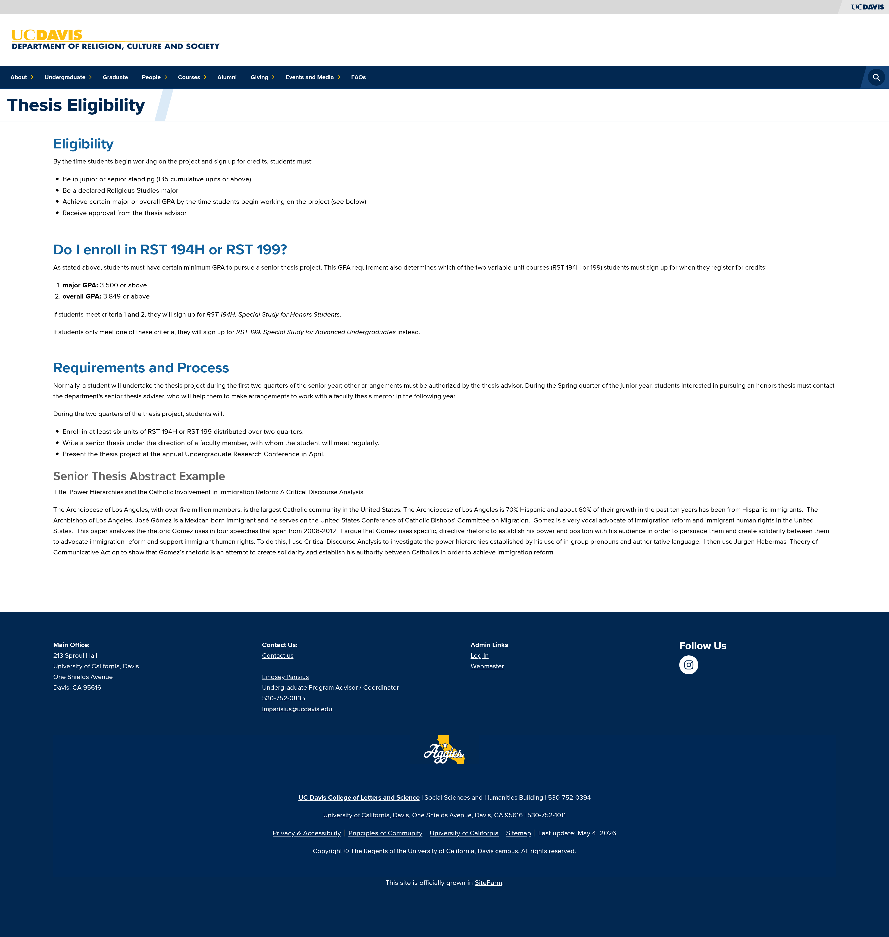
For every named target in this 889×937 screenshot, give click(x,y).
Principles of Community (385, 833)
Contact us (278, 655)
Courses (189, 77)
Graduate (115, 77)
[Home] (116, 39)
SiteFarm (488, 882)
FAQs (358, 77)
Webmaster (487, 666)
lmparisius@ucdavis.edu (297, 709)
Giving (259, 77)
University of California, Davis (366, 815)
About (18, 77)
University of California (464, 833)
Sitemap (518, 833)
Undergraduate (64, 77)
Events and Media (310, 77)
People (151, 77)
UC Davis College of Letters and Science (359, 797)
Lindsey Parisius (285, 676)
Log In (480, 655)
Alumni (227, 77)
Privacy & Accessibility (307, 833)
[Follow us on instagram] (688, 665)
